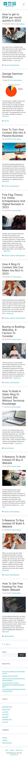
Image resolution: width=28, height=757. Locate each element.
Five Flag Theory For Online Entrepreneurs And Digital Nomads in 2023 (13, 201)
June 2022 (5, 714)
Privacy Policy (19, 750)
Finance (6, 65)
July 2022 (5, 712)
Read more (17, 60)
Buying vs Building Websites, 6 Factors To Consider (13, 331)
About (6, 750)
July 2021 (5, 722)
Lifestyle (12, 255)
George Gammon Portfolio (12, 75)
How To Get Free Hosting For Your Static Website (12, 586)
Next (8, 644)
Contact (12, 750)
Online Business (14, 65)
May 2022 (5, 717)
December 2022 (7, 707)
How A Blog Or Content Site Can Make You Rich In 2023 (12, 269)
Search (4, 652)
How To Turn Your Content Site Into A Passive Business (14, 132)
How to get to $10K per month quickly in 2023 (12, 17)
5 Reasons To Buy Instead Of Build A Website (13, 523)
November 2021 (7, 719)
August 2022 (6, 709)
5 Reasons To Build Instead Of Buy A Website (13, 460)
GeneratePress (14, 754)
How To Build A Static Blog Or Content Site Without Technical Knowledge (13, 397)
